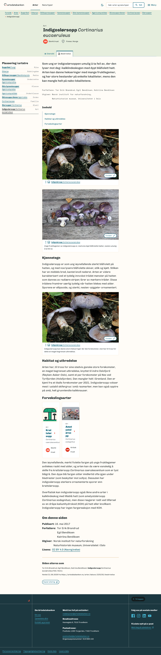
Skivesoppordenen (117, 13)
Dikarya (34, 13)
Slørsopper (147, 13)
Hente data (52, 651)
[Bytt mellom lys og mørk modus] (102, 5)
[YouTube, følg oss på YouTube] (149, 616)
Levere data (64, 651)
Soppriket (25, 13)
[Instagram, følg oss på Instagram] (138, 616)
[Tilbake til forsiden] (14, 5)
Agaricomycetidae (99, 13)
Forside (8, 13)
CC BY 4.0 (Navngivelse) (66, 549)
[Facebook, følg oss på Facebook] (133, 616)
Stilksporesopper (47, 13)
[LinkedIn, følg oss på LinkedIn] (144, 616)
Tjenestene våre (41, 618)
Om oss (38, 615)
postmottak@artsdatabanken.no (76, 636)
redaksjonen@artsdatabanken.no (76, 614)
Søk (140, 5)
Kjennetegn (50, 114)
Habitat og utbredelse (55, 119)
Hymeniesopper (63, 13)
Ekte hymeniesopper (81, 13)
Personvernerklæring (12, 651)
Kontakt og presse (42, 622)
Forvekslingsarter (53, 124)
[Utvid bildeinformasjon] (47, 182)
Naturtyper (47, 5)
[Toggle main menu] (151, 5)
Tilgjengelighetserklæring (34, 651)
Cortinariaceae (133, 13)
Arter (35, 5)
